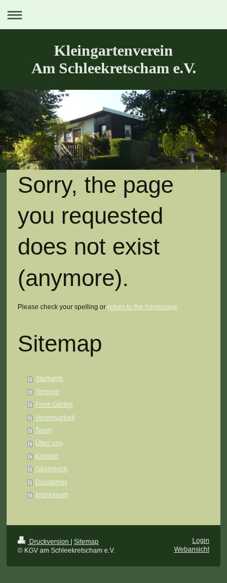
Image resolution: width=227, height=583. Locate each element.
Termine (47, 391)
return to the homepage (142, 306)
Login (200, 540)
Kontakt (46, 456)
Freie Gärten (54, 404)
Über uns (49, 442)
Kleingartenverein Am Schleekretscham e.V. (113, 59)
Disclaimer (51, 481)
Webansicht (191, 549)
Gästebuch (51, 468)
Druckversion (49, 541)
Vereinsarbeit (55, 417)
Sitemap (86, 541)
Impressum (51, 494)
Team (43, 430)
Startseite (49, 378)
